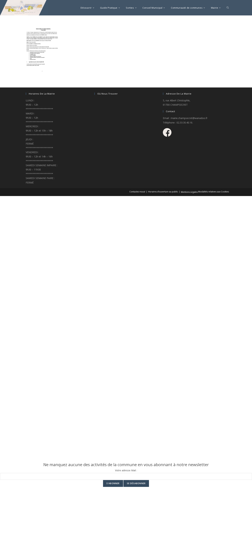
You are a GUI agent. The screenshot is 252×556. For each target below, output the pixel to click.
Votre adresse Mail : (126, 470)
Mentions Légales (189, 192)
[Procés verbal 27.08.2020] (41, 49)
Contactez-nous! (137, 191)
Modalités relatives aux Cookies (213, 191)
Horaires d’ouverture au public (163, 191)
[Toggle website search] (227, 7)
